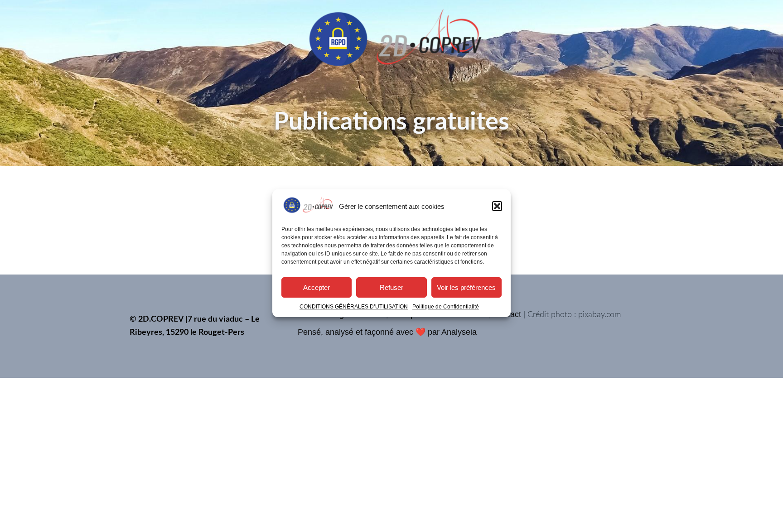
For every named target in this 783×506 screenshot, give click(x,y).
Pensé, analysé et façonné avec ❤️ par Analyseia (387, 332)
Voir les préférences (466, 287)
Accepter (316, 287)
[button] (497, 206)
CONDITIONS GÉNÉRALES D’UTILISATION (354, 307)
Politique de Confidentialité (445, 307)
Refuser (391, 287)
